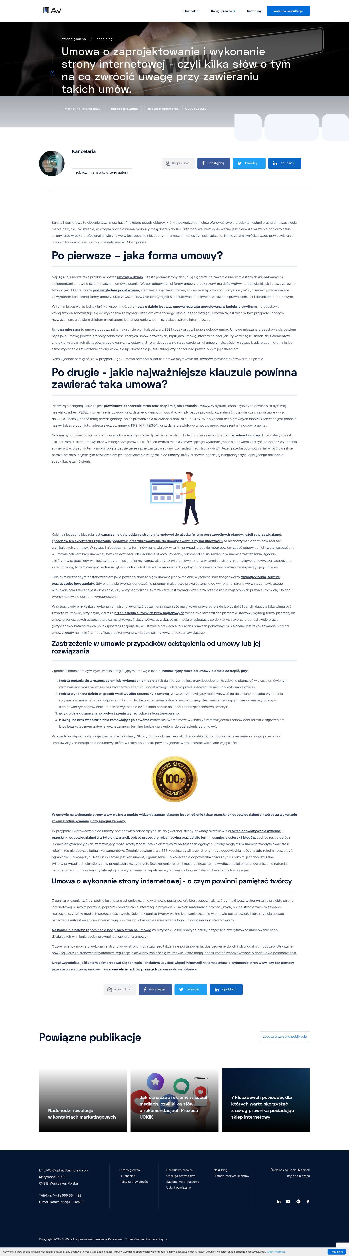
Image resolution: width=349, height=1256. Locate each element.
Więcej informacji (276, 1251)
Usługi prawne (221, 11)
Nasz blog (254, 11)
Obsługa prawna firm (180, 1176)
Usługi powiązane (178, 1187)
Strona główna (130, 1170)
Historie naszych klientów (231, 1176)
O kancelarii (190, 11)
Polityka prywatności (134, 1181)
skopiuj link (180, 163)
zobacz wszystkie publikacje (285, 1036)
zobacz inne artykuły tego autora (102, 172)
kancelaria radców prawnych (134, 969)
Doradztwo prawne (179, 1170)
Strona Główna (74, 39)
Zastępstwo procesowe (182, 1181)
